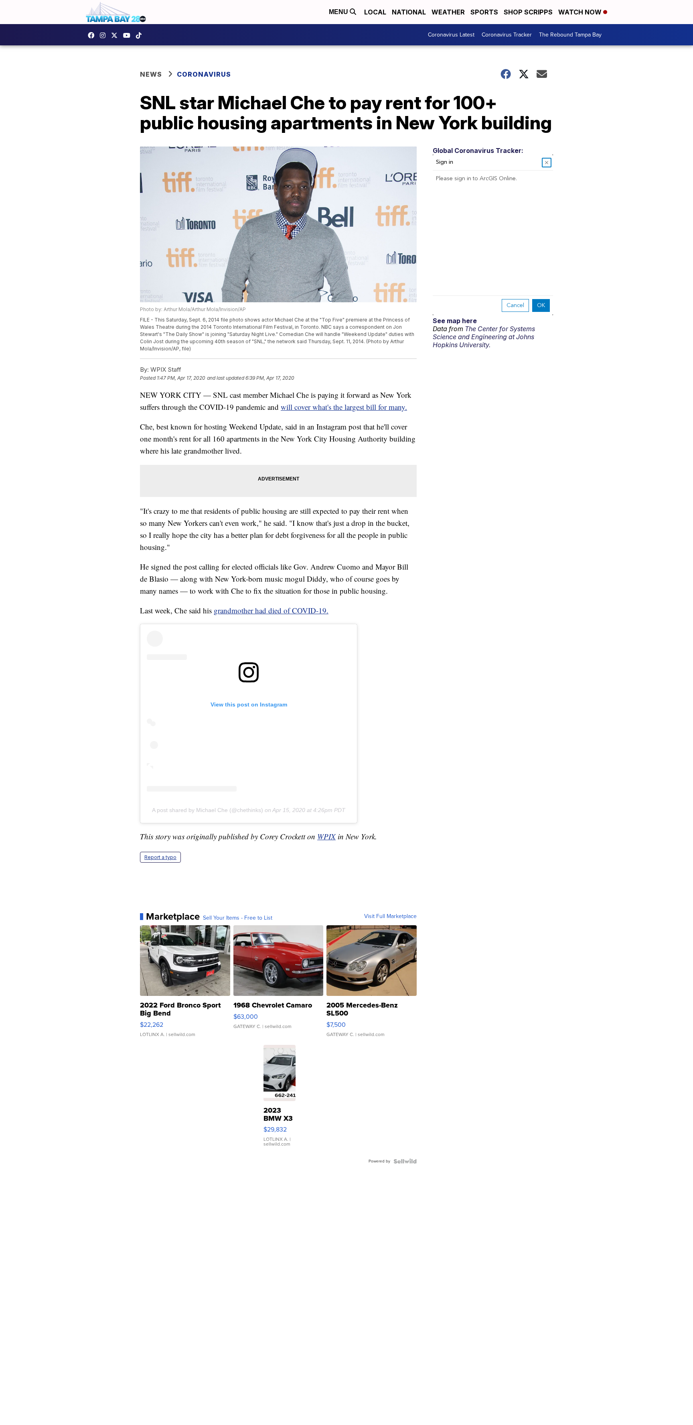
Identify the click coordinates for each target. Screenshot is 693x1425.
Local (375, 12)
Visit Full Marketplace (390, 916)
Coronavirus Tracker (507, 35)
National (409, 12)
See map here (455, 321)
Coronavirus (204, 74)
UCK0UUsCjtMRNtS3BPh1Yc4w (128, 35)
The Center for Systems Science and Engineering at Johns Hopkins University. (484, 337)
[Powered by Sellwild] (405, 1161)
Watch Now (580, 12)
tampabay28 (116, 35)
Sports (484, 12)
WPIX (326, 836)
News (151, 74)
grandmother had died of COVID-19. (271, 610)
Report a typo (160, 857)
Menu (339, 11)
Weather (448, 12)
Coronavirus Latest (451, 35)
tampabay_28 (104, 35)
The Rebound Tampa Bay (570, 35)
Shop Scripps (528, 12)
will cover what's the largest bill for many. (344, 407)
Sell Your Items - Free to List (237, 918)
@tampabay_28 (141, 35)
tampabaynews (93, 35)
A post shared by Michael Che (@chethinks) (207, 810)
